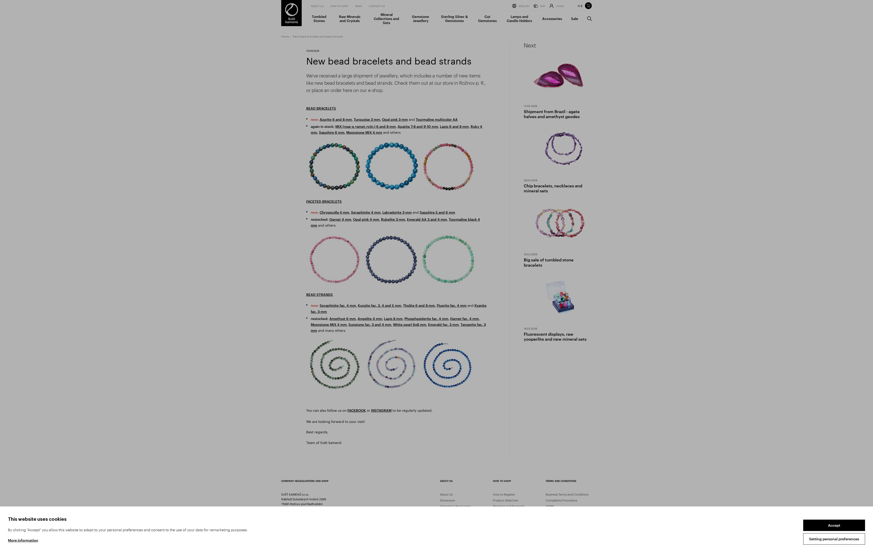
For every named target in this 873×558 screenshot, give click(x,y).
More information (23, 540)
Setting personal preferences (834, 539)
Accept (834, 525)
